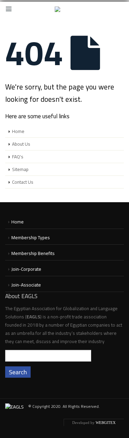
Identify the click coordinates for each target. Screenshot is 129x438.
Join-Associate (26, 284)
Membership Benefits (33, 253)
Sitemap (20, 169)
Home (18, 131)
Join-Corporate (26, 269)
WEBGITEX (106, 423)
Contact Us (22, 182)
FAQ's (17, 156)
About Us (21, 143)
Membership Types (30, 237)
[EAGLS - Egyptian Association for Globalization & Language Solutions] (65, 9)
